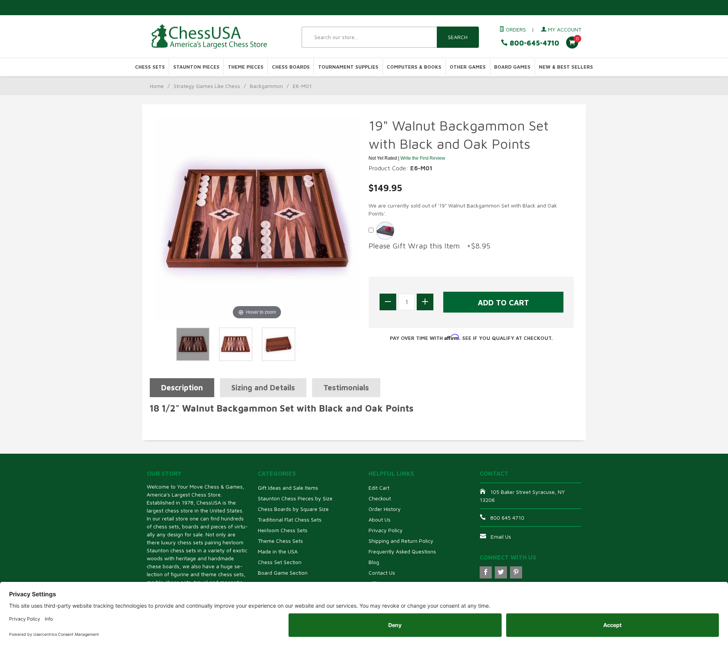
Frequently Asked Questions (402, 551)
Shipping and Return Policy (401, 541)
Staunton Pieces (196, 67)
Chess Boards (291, 67)
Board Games (512, 67)
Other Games (468, 67)
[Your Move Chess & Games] (216, 36)
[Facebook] (486, 572)
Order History (385, 509)
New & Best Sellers (566, 67)
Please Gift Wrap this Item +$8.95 (429, 245)
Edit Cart (379, 487)
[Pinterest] (516, 572)
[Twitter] (501, 572)
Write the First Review (422, 158)
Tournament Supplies (348, 67)
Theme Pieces (246, 67)
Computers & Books (414, 67)
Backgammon (266, 86)
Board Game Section (283, 572)
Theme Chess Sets (280, 541)
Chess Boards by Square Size (293, 509)
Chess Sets (150, 67)
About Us (380, 519)
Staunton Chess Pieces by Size (295, 498)
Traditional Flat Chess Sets (290, 519)
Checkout (380, 498)
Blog (374, 562)
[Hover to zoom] (257, 218)
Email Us (501, 536)
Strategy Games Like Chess (207, 86)
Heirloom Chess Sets (283, 530)
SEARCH (458, 37)
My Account (563, 29)
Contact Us (382, 572)
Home (157, 86)
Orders (515, 29)
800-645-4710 (533, 43)
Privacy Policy (386, 530)
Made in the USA (278, 551)
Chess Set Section (279, 562)
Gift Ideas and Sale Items (288, 487)
